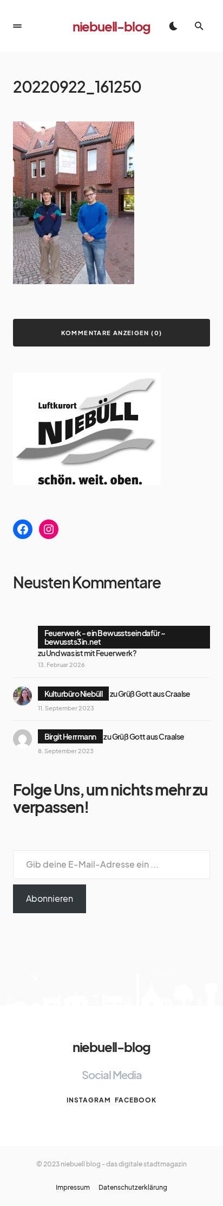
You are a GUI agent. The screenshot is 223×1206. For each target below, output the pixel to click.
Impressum (73, 1187)
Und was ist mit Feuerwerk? (91, 653)
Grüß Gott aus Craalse (154, 693)
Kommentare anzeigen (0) (111, 332)
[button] (17, 26)
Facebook (135, 1100)
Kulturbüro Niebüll (73, 693)
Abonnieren (49, 898)
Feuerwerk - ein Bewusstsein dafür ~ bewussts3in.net (105, 637)
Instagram (88, 1100)
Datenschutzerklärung (133, 1187)
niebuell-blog (111, 26)
